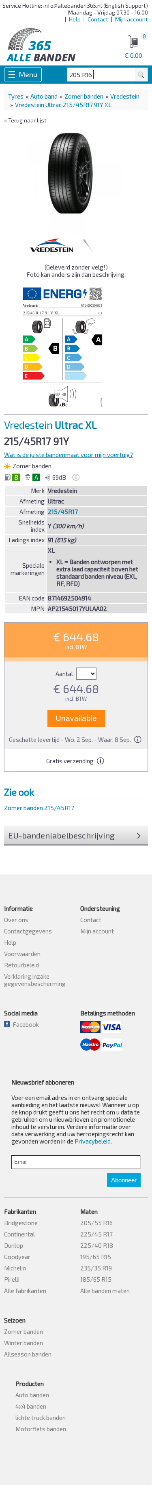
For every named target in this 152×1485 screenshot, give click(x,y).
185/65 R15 (95, 1279)
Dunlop (13, 1245)
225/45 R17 (96, 1234)
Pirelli (11, 1279)
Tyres (16, 96)
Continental (19, 1234)
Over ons (16, 919)
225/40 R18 (96, 1245)
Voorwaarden (22, 953)
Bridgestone (21, 1222)
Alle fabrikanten (25, 1290)
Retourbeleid (21, 965)
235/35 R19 (96, 1268)
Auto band (44, 96)
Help (75, 19)
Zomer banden (83, 96)
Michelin (15, 1268)
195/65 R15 (95, 1256)
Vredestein (124, 96)
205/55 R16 (96, 1222)
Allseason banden (27, 1354)
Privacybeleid (93, 1141)
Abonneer (124, 1180)
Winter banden (23, 1342)
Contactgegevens (28, 931)
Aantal (65, 673)
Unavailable (76, 718)
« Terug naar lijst (25, 120)
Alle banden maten (105, 1290)
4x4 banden (30, 1406)
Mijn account (131, 19)
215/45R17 (63, 511)
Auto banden (32, 1395)
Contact (98, 19)
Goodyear (17, 1256)
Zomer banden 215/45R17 (39, 807)
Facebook (24, 1024)
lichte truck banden (40, 1417)
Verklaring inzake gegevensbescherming (35, 980)
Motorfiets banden (40, 1428)
